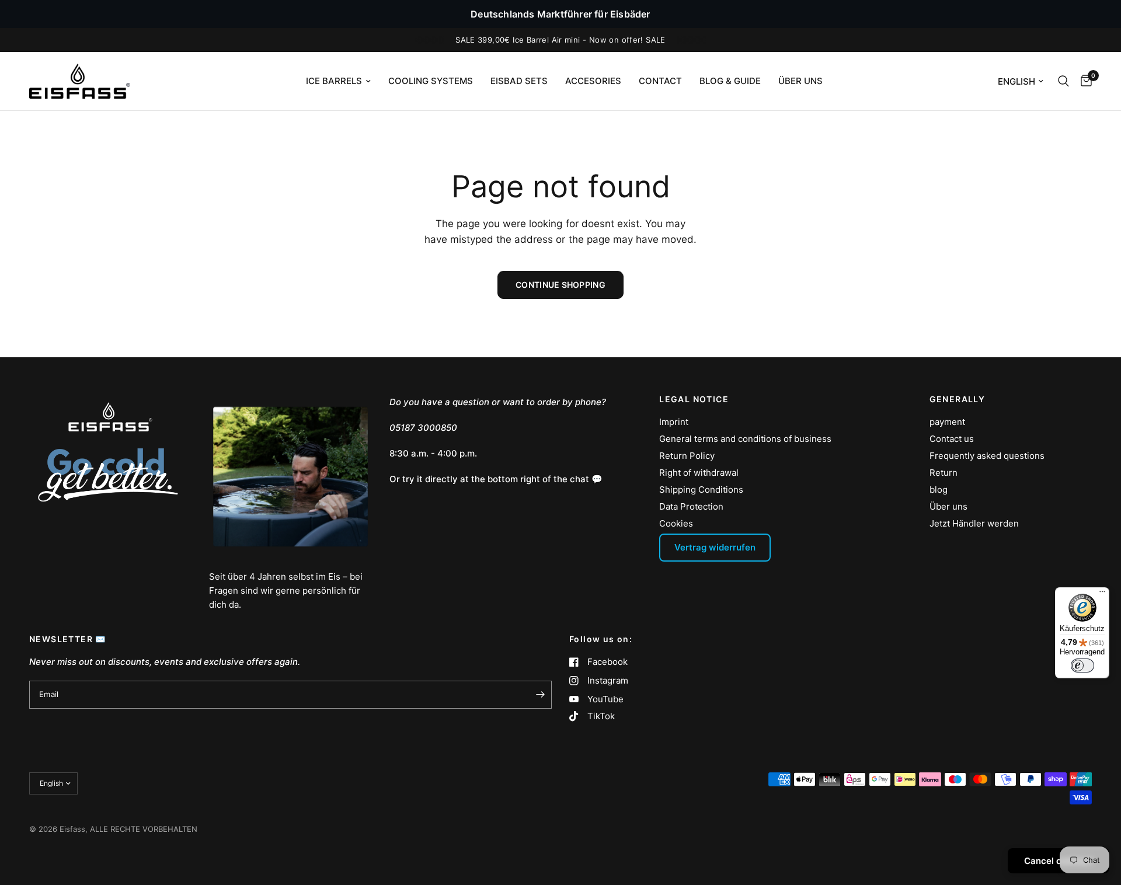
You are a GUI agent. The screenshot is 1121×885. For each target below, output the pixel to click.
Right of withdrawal (699, 472)
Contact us (951, 438)
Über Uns (800, 80)
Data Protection (691, 506)
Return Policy (687, 455)
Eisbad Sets (519, 80)
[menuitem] (338, 81)
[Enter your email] (540, 695)
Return (943, 472)
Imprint (673, 421)
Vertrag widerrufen (715, 547)
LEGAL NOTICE (694, 399)
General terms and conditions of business (745, 438)
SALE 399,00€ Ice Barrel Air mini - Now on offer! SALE (560, 39)
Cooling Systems (430, 80)
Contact (660, 80)
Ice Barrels (334, 80)
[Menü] (1102, 594)
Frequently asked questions (987, 455)
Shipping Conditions (701, 489)
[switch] (1082, 665)
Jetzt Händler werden (974, 523)
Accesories (593, 80)
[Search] (1063, 81)
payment (947, 421)
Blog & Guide (730, 80)
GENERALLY (957, 399)
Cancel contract (1058, 860)
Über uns (948, 506)
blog (938, 489)
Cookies (676, 523)
